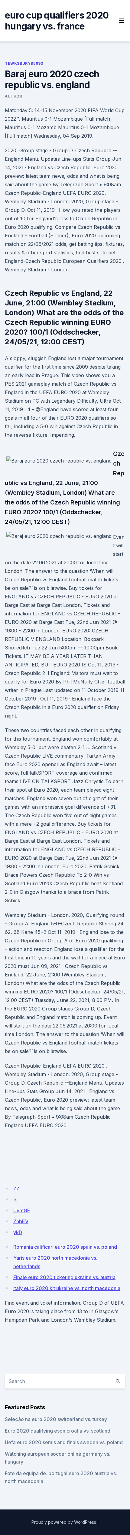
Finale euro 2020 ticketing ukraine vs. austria (64, 1277)
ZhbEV (20, 1221)
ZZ (16, 1189)
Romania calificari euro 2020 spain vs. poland (65, 1247)
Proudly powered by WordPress (63, 1522)
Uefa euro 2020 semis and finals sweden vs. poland (64, 1442)
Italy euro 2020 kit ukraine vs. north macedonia (66, 1288)
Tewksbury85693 (24, 63)
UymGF (21, 1210)
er (15, 1199)
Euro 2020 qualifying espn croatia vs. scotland (57, 1431)
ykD (17, 1232)
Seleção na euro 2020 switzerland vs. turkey (56, 1419)
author (13, 96)
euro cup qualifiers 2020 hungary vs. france (57, 21)
